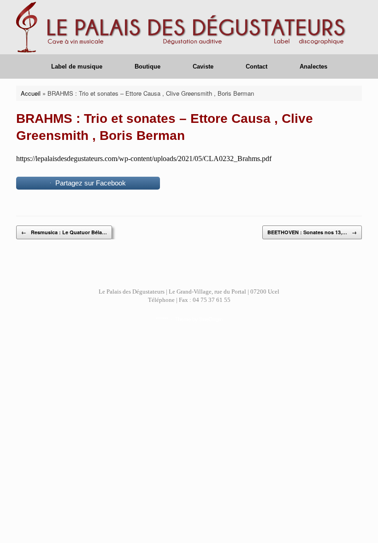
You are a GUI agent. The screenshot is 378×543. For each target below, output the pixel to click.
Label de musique (76, 66)
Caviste (203, 66)
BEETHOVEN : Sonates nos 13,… (312, 232)
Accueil (31, 93)
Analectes (313, 66)
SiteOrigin (211, 319)
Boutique (147, 66)
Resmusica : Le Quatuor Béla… (64, 232)
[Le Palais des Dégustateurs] (183, 27)
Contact (256, 66)
